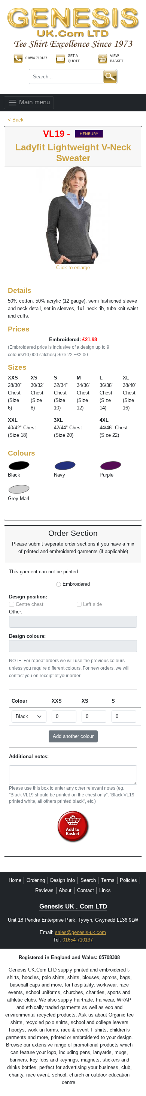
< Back (16, 120)
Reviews (44, 890)
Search (88, 880)
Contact (85, 890)
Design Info (62, 880)
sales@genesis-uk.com (80, 932)
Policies (128, 880)
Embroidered (76, 584)
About (65, 890)
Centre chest (29, 604)
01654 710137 (78, 940)
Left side (92, 604)
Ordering (36, 880)
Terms (108, 880)
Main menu (33, 102)
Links (105, 890)
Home (15, 880)
